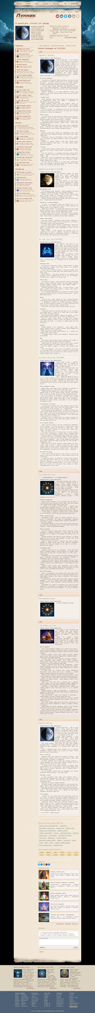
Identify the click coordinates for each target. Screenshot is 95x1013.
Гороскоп (45, 3)
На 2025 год (47, 1006)
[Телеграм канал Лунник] (65, 16)
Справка (71, 999)
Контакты (71, 996)
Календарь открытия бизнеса (24, 111)
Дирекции (34, 1003)
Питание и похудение (61, 837)
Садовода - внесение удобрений (62, 842)
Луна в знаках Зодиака (22, 136)
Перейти (52, 876)
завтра (24, 90)
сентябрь (55, 854)
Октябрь (46, 997)
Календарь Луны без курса (23, 152)
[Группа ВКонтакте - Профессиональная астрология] (61, 16)
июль (41, 854)
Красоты (17, 1001)
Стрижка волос (63, 825)
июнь (76, 852)
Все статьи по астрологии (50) (24, 198)
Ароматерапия (24, 1000)
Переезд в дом (24, 999)
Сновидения (75, 833)
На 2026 (19, 100)
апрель (62, 852)
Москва (77, 11)
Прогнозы (19, 3)
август (48, 854)
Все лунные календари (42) (23, 116)
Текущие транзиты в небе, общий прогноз (48, 825)
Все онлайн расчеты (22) (23, 162)
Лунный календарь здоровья (24, 105)
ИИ (65, 3)
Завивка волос (51, 837)
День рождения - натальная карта (46, 828)
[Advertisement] (25, 923)
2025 (22, 100)
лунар (28, 7)
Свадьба (74, 840)
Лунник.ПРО (74, 3)
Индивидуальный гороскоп (23, 48)
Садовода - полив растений (45, 833)
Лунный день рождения (22, 69)
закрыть (76, 947)
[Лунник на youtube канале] (57, 16)
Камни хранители (43, 835)
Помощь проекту (73, 1006)
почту (55, 935)
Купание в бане (60, 828)
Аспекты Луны (60, 1000)
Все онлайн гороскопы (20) (23, 80)
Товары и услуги (73, 1004)
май (69, 852)
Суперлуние (59, 1004)
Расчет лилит (35, 997)
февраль (49, 852)
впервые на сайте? (54, 11)
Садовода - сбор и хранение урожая (47, 830)
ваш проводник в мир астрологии (25, 18)
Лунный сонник (20, 172)
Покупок (23, 1001)
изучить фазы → (53, 988)
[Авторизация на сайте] (73, 16)
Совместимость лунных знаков (24, 146)
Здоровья (17, 999)
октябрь (62, 854)
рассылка (63, 11)
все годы (26, 100)
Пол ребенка (24, 996)
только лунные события (71, 37)
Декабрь (46, 1000)
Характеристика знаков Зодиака (24, 182)
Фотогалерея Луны (21, 177)
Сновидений (23, 994)
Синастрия (34, 1006)
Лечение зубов (67, 840)
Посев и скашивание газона (45, 845)
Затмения (59, 997)
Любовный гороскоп (22, 64)
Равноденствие (60, 1006)
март (55, 852)
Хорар (33, 1004)
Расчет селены (35, 999)
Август (37, 3)
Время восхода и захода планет (25, 157)
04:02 (51, 35)
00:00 (51, 30)
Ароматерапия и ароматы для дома (47, 840)
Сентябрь (46, 996)
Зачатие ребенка (52, 835)
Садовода (17, 1003)
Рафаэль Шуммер (55, 812)
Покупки (41, 842)
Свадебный (23, 1003)
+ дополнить (70, 11)
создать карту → (77, 988)
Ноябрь (45, 999)
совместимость (19, 7)
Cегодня (28, 3)
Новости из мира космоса (23, 193)
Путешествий (24, 1006)
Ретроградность (60, 1001)
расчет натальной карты (46, 7)
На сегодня (19, 90)
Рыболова (17, 1006)
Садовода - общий (70, 828)
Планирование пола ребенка (65, 835)
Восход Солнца (60, 1003)
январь (41, 852)
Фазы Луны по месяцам (23, 131)
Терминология (72, 1001)
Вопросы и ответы (73, 997)
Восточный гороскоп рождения (24, 75)
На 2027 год (47, 1003)
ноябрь (69, 854)
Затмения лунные (21, 141)
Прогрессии (34, 1001)
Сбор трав (56, 833)
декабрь (76, 854)
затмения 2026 (71, 7)
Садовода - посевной (62, 830)
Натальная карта (35, 994)
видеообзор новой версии (60, 932)
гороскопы (37, 7)
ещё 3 (51, 37)
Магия (46, 842)
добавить (42, 947)
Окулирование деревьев (66, 833)
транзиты (32, 7)
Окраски (17, 996)
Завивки (17, 997)
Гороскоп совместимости (23, 59)
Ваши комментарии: (43, 938)
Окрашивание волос (58, 845)
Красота (51, 842)
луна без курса (63, 7)
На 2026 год (47, 1004)
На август (19, 95)
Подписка (71, 1000)
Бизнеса (23, 1004)
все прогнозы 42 (60, 923)
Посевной (17, 1004)
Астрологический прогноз (23, 54)
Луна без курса (60, 999)
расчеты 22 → (75, 923)
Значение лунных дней (22, 125)
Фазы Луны (56, 3)
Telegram (60, 935)
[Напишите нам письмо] (77, 16)
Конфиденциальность (74, 1003)
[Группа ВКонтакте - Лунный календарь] (69, 16)
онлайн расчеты (55, 7)
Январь (45, 1001)
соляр (24, 7)
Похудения (17, 1000)
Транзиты (34, 996)
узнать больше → (30, 988)
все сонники (28, 172)
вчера (28, 90)
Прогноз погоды (42, 837)
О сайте (71, 994)
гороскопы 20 (68, 923)
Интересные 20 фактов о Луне (24, 188)
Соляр (33, 1000)
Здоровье (59, 840)
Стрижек (17, 994)
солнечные (29, 141)
